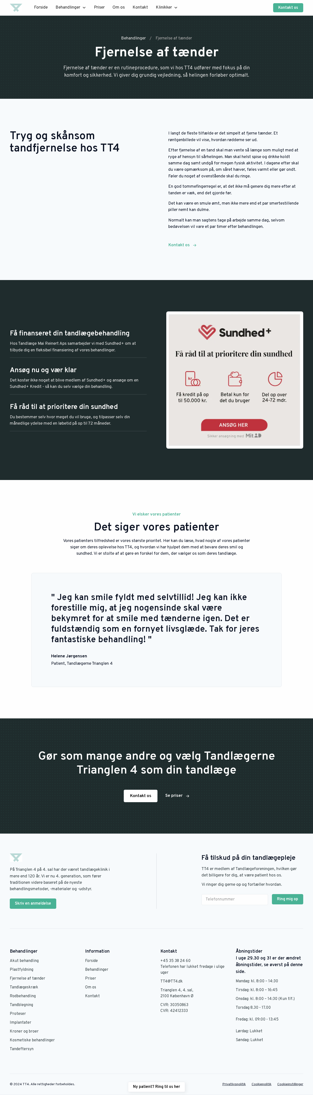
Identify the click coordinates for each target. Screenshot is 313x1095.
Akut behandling (24, 961)
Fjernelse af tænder (27, 978)
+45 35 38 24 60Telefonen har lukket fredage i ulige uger (192, 967)
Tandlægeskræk (24, 987)
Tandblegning (21, 1005)
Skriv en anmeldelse (33, 903)
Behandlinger (96, 969)
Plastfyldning (21, 969)
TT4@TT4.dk (171, 981)
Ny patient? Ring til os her (156, 1086)
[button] (71, 7)
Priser (99, 7)
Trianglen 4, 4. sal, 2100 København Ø (176, 993)
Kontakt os (288, 7)
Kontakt (140, 7)
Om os (118, 7)
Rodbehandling (23, 996)
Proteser (18, 1013)
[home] (16, 8)
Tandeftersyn (22, 1049)
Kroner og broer (24, 1031)
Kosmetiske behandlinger (32, 1040)
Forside (41, 7)
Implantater (20, 1022)
